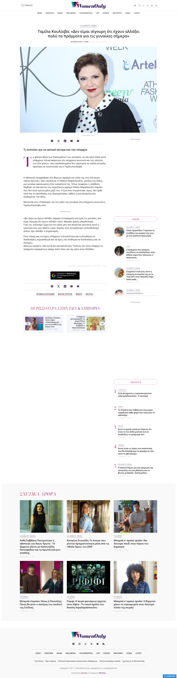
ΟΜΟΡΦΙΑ (50, 13)
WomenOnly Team (80, 42)
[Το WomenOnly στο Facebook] (134, 5)
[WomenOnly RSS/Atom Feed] (155, 5)
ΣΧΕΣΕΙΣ (106, 13)
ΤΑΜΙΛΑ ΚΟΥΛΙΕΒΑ (46, 294)
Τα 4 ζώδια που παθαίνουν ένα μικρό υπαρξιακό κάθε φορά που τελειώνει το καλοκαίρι (136, 412)
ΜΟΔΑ (60, 13)
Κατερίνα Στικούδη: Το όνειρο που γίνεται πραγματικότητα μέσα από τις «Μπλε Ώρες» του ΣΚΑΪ (88, 543)
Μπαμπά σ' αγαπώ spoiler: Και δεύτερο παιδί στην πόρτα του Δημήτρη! (131, 543)
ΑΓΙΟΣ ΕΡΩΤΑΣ (65, 294)
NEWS (39, 13)
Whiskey (102, 673)
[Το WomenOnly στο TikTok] (142, 5)
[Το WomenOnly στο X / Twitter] (147, 5)
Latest (135, 219)
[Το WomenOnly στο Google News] (151, 5)
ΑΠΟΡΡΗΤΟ (170, 676)
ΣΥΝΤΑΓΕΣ (122, 390)
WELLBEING (71, 13)
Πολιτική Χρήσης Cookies (110, 661)
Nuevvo (85, 673)
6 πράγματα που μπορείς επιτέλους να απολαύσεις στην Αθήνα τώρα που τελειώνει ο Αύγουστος (140, 253)
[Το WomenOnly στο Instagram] (138, 5)
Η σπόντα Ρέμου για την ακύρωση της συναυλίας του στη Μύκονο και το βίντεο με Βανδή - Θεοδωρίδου (135, 470)
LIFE (97, 13)
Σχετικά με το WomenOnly (133, 661)
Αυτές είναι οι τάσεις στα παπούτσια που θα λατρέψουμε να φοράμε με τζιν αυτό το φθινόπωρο (136, 451)
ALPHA (90, 294)
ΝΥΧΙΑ (120, 426)
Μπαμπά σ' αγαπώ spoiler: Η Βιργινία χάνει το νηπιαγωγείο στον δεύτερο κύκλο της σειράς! (134, 604)
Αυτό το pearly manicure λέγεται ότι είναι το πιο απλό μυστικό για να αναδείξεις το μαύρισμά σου (135, 432)
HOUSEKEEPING (85, 13)
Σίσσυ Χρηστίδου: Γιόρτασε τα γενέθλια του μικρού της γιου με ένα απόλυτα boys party (140, 233)
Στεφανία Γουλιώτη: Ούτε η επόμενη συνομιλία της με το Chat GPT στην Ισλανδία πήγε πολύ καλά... (140, 275)
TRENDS (121, 445)
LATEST (137, 13)
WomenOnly (88, 635)
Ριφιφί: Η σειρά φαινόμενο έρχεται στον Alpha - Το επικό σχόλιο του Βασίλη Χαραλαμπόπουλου (86, 604)
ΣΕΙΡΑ (79, 294)
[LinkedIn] (65, 141)
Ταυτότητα (38, 661)
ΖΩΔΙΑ (127, 13)
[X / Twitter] (59, 141)
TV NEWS (118, 536)
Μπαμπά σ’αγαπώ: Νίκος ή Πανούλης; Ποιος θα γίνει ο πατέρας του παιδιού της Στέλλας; (41, 604)
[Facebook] (52, 141)
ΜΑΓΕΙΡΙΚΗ (117, 13)
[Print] (78, 141)
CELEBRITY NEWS (88, 25)
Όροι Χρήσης (50, 661)
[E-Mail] (72, 141)
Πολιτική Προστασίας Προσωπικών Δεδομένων (78, 661)
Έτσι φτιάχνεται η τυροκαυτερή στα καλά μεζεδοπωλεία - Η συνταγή (134, 394)
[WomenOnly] (88, 5)
